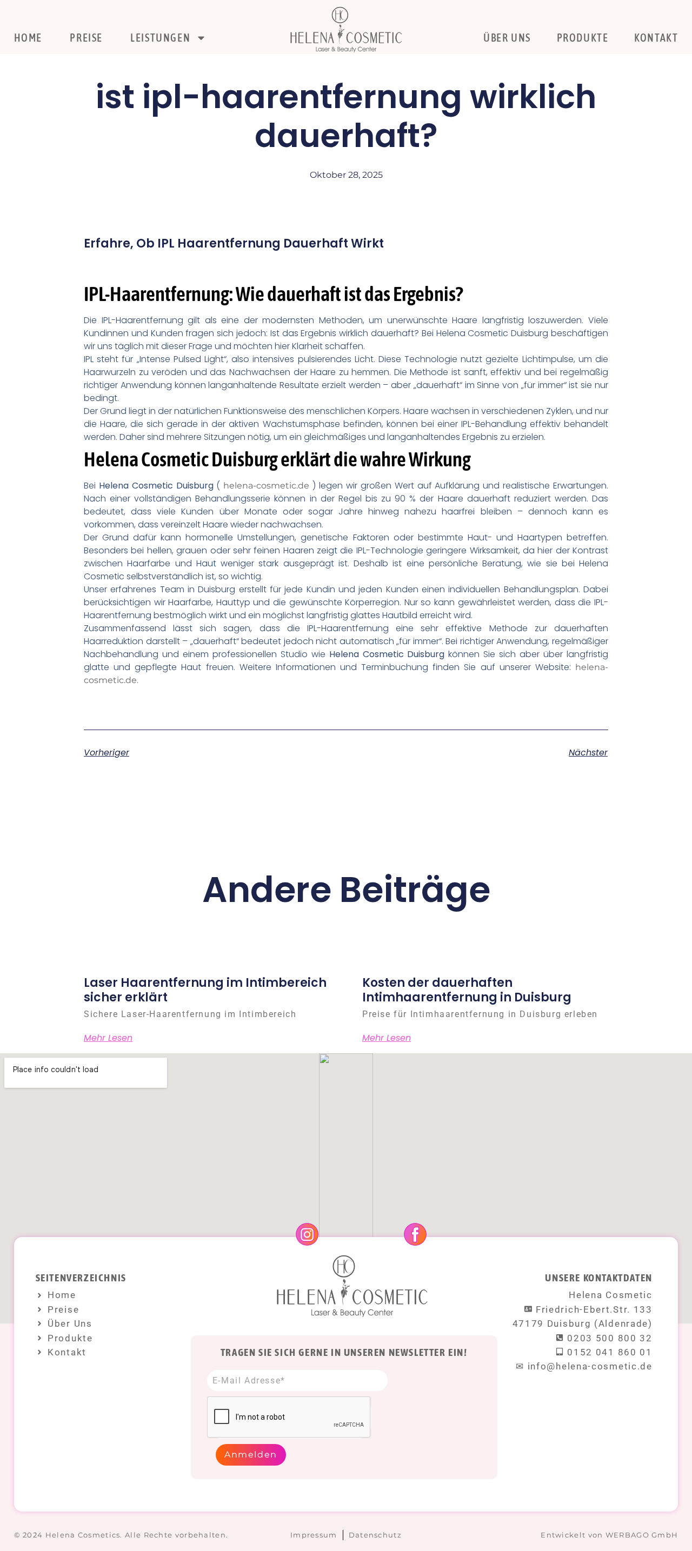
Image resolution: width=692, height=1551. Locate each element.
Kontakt (656, 37)
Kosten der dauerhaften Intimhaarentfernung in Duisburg (466, 989)
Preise (86, 37)
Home (28, 37)
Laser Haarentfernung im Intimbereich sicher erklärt (205, 989)
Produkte (583, 37)
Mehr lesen (108, 1038)
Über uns (507, 37)
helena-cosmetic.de (266, 485)
